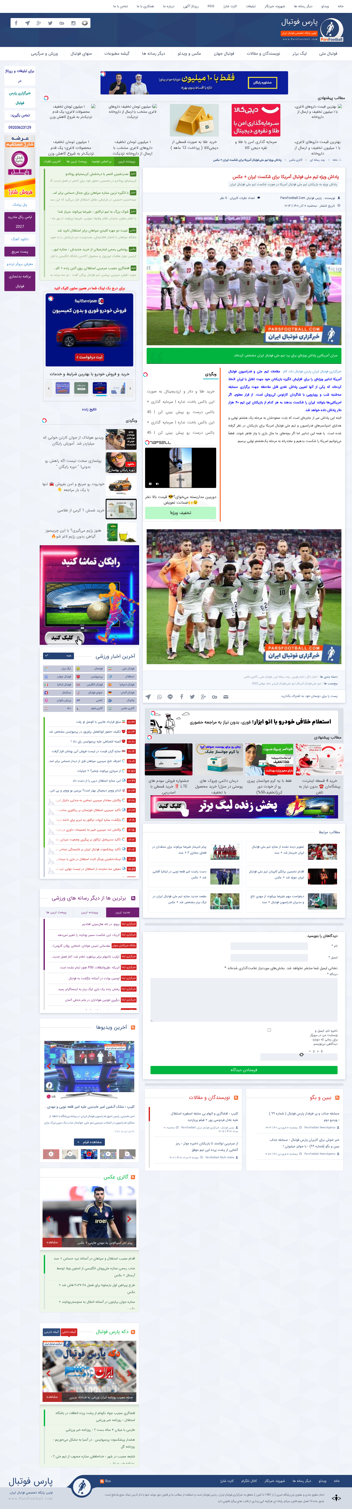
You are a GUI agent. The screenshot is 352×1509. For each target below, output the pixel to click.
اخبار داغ (312, 677)
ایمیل (333, 957)
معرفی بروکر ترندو (20, 264)
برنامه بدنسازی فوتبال (20, 281)
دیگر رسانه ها (303, 6)
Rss (108, 1481)
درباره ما (168, 6)
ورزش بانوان (64, 700)
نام (335, 945)
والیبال (130, 700)
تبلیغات (251, 6)
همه (68, 656)
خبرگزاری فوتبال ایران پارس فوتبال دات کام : (311, 371)
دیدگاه (332, 974)
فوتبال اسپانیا (127, 685)
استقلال (129, 677)
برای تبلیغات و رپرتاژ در (19, 76)
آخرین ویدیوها (111, 1027)
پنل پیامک (20, 204)
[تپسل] (103, 73)
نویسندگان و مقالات (263, 53)
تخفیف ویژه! (180, 513)
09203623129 (20, 128)
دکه (69, 708)
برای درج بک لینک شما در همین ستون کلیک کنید (89, 288)
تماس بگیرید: (20, 115)
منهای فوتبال (81, 53)
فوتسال (99, 669)
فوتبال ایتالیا (64, 685)
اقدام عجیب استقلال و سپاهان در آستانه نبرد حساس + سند (94, 1258)
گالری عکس (295, 160)
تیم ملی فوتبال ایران (284, 683)
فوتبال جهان (224, 53)
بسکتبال (66, 693)
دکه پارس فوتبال (112, 1332)
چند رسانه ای (317, 160)
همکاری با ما (145, 6)
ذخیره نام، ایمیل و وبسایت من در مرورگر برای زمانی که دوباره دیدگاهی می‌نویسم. (324, 1037)
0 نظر (223, 198)
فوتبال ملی (328, 53)
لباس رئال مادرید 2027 (20, 222)
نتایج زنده (89, 409)
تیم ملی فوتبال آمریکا (309, 683)
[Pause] (150, 484)
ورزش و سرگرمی (44, 53)
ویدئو (325, 6)
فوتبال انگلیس (95, 685)
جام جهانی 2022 (261, 683)
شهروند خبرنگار (275, 6)
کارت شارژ (230, 6)
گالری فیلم (97, 708)
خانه (340, 6)
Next (129, 1066)
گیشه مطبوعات (116, 53)
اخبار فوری (298, 677)
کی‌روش (270, 394)
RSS (211, 6)
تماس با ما (120, 6)
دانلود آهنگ (20, 239)
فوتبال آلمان (127, 693)
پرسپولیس (97, 677)
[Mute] (157, 484)
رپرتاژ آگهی (191, 6)
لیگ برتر (300, 53)
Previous (49, 1066)
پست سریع (20, 251)
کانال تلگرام (249, 1481)
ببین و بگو (320, 1098)
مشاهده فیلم (92, 1142)
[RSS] (339, 1098)
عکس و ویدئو (189, 53)
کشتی (99, 700)
